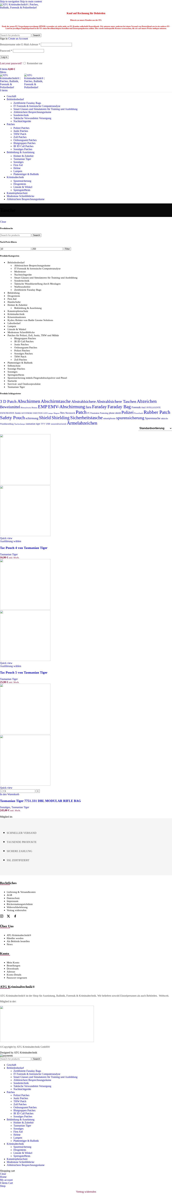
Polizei (127, 412)
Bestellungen (13, 965)
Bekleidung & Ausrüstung (28, 308)
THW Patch (19, 134)
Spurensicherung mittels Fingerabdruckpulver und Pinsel (37, 378)
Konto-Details (14, 974)
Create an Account (18, 38)
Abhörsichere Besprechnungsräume (32, 112)
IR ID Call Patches (23, 146)
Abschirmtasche (56, 401)
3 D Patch (8, 401)
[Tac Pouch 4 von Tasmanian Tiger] (25, 483)
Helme (16, 168)
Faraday (99, 406)
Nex (62, 412)
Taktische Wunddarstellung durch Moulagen (37, 283)
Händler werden (15, 938)
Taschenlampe (19, 424)
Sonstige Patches (16, 368)
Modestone (20, 271)
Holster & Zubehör (23, 156)
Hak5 (143, 407)
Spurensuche (152, 418)
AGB (9, 895)
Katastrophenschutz (18, 311)
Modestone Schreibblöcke (21, 332)
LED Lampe (48, 413)
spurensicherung (130, 417)
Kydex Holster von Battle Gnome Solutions (30, 320)
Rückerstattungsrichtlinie (20, 904)
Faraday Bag (119, 406)
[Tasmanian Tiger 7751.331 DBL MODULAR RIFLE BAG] (25, 733)
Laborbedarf (14, 323)
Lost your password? (11, 63)
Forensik (136, 407)
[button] (9, 794)
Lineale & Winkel (22, 187)
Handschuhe (14, 302)
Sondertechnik (21, 115)
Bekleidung (14, 292)
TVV (43, 424)
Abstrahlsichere (83, 401)
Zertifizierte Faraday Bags (27, 103)
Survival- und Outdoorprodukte (24, 384)
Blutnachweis (26, 408)
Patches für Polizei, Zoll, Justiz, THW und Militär (33, 335)
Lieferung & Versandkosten (21, 892)
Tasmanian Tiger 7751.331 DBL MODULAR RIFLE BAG (40, 801)
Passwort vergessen (17, 977)
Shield (45, 417)
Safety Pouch (12, 417)
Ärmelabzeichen (82, 423)
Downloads (13, 968)
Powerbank (138, 413)
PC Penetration (93, 413)
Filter (67, 249)
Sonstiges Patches (22, 149)
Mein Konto (13, 962)
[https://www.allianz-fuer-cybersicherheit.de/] (47, 1041)
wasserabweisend (58, 424)
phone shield (115, 413)
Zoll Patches (20, 137)
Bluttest (34, 408)
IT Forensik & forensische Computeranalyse (36, 106)
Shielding (61, 417)
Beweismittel (10, 407)
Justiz (18, 412)
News (10, 944)
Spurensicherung (22, 180)
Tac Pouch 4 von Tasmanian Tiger (23, 548)
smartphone (109, 418)
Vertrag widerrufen (16, 910)
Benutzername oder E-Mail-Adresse (20, 44)
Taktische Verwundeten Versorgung (32, 118)
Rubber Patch (157, 412)
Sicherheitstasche (86, 417)
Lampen (17, 171)
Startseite (12, 381)
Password (6, 50)
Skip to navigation (10, 1)
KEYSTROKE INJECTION (32, 413)
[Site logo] (21, 7)
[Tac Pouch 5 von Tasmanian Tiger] (25, 608)
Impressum (12, 901)
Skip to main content (31, 1)
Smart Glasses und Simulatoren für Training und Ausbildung (45, 109)
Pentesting (104, 413)
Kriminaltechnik (16, 314)
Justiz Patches (20, 131)
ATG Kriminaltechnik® (19, 935)
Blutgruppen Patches (24, 143)
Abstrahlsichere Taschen (116, 401)
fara (88, 407)
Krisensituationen (17, 317)
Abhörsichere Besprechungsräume (32, 265)
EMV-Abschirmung (66, 406)
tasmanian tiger (33, 424)
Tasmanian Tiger (22, 159)
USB (48, 424)
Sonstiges (18, 162)
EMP (42, 406)
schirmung (32, 418)
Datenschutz (13, 898)
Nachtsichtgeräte (22, 121)
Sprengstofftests (21, 190)
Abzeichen (147, 401)
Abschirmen (28, 401)
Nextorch (70, 413)
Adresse (11, 971)
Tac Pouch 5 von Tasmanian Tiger (23, 672)
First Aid (18, 165)
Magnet (56, 413)
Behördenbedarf (16, 262)
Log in (4, 57)
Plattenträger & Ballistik (26, 174)
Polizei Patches (21, 128)
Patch (81, 412)
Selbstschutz (14, 365)
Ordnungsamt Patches (25, 140)
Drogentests (19, 184)
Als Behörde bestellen (18, 941)
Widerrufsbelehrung (17, 907)
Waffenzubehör (22, 286)
